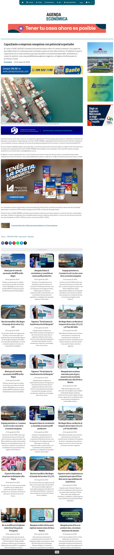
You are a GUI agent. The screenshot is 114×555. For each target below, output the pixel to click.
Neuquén (31, 237)
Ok (57, 552)
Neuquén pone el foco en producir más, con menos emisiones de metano (70, 528)
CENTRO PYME (12, 237)
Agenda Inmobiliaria (71, 2)
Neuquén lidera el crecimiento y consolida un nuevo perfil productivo (42, 273)
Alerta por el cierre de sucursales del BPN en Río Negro (13, 273)
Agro (60, 2)
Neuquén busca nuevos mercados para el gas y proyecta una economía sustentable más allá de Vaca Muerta (70, 376)
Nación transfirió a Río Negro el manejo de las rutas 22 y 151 (13, 324)
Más (89, 2)
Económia (31, 2)
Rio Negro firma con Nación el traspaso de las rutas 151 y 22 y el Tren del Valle (71, 324)
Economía (8, 62)
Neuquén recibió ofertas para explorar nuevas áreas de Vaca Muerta (42, 528)
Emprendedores (50, 2)
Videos (81, 2)
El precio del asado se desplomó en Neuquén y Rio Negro (13, 476)
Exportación (23, 237)
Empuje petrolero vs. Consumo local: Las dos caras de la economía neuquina (71, 273)
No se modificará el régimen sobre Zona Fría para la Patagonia (13, 528)
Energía (40, 2)
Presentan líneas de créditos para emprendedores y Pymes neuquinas (34, 225)
